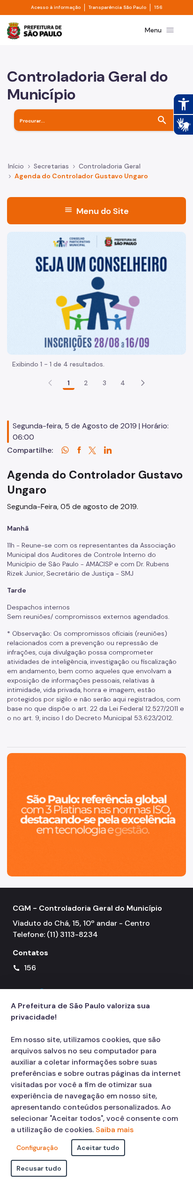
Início (16, 166)
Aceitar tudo (98, 1147)
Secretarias (51, 166)
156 (158, 7)
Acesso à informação (56, 7)
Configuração (37, 1147)
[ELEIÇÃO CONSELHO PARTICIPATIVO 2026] (96, 292)
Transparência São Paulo (117, 7)
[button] (142, 382)
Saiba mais (115, 1130)
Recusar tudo (38, 1168)
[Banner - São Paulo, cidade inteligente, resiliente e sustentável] (96, 814)
